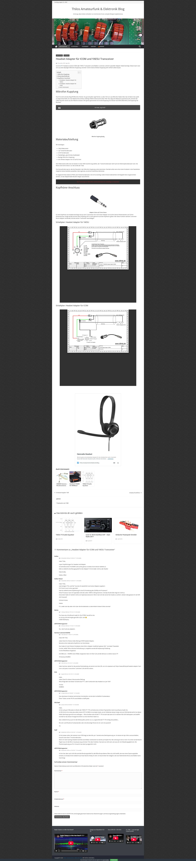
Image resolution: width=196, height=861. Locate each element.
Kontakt (93, 46)
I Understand (114, 860)
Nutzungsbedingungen (112, 814)
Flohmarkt (85, 46)
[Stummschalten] (83, 851)
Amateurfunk (63, 46)
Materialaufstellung (63, 76)
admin (68, 63)
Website (56, 806)
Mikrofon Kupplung (63, 74)
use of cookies (106, 860)
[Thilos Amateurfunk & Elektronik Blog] (98, 19)
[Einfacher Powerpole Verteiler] (128, 519)
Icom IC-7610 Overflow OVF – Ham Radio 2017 (98, 536)
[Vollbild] (85, 851)
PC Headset (64, 66)
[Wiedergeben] (56, 851)
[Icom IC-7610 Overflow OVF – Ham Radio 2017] (98, 519)
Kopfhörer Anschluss (64, 78)
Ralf (55, 730)
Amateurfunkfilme (134, 493)
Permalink (79, 558)
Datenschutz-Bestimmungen (94, 814)
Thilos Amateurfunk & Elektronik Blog (98, 9)
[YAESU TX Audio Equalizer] (68, 519)
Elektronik (74, 46)
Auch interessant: (64, 87)
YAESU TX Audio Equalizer (65, 535)
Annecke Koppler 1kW (62, 492)
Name (56, 792)
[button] (68, 46)
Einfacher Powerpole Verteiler (126, 535)
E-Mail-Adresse (59, 799)
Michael (57, 702)
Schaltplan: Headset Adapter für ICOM (68, 84)
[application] (71, 843)
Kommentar (58, 771)
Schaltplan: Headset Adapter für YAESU (68, 81)
